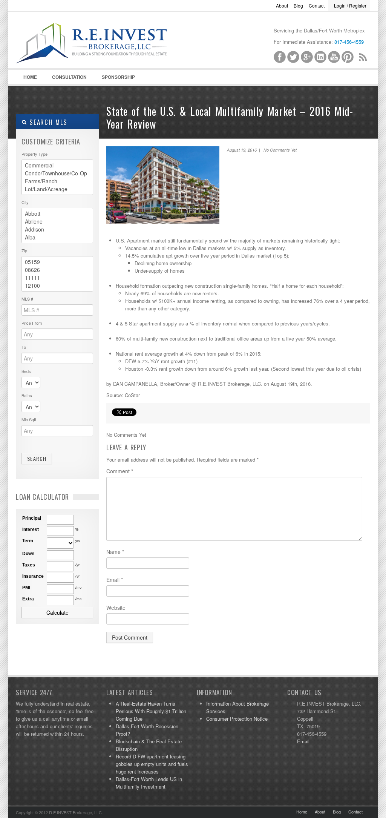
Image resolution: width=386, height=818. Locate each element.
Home (30, 77)
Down (28, 553)
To (23, 347)
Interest (30, 529)
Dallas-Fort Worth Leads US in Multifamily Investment (149, 782)
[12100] (57, 286)
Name (115, 552)
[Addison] (57, 229)
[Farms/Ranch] (57, 181)
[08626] (57, 270)
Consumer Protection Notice (237, 718)
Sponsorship (118, 77)
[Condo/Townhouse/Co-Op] (57, 173)
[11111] (57, 278)
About (282, 5)
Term (27, 540)
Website (116, 607)
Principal (31, 518)
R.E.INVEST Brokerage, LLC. (110, 53)
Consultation (69, 77)
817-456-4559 (349, 41)
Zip (24, 250)
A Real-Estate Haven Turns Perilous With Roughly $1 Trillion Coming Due (151, 711)
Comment (119, 471)
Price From (31, 323)
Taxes (28, 565)
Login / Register (350, 5)
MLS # (27, 299)
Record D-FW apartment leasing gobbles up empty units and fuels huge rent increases (152, 764)
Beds (26, 371)
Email (114, 579)
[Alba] (57, 237)
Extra (28, 599)
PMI (26, 587)
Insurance (33, 576)
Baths (26, 395)
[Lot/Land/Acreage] (57, 189)
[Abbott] (57, 214)
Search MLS (47, 122)
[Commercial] (57, 165)
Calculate (57, 612)
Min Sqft (28, 419)
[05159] (57, 262)
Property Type (34, 154)
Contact (317, 5)
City (25, 202)
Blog (298, 5)
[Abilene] (57, 222)
